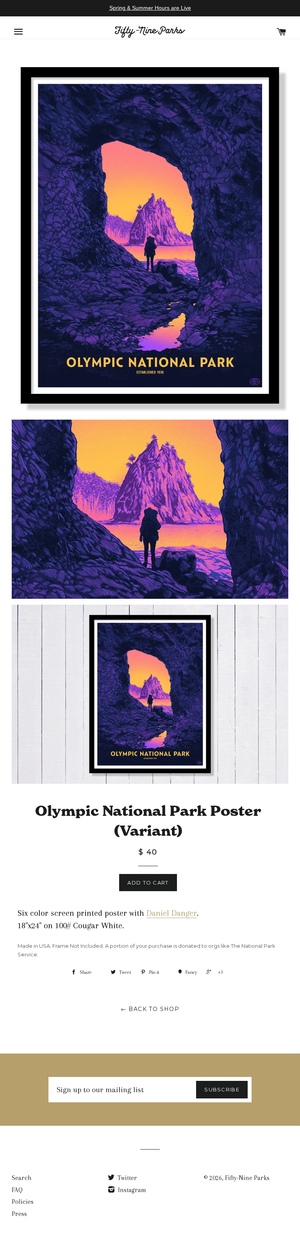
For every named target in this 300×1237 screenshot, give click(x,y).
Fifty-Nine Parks (247, 1178)
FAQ (17, 1190)
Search (22, 1178)
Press (19, 1213)
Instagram (131, 1190)
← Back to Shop (150, 1009)
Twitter (126, 1178)
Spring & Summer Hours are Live (150, 8)
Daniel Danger (171, 913)
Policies (23, 1201)
